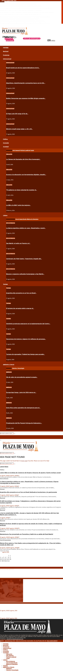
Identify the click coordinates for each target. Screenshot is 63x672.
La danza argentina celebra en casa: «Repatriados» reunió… (26, 228)
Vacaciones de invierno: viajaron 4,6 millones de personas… (26, 339)
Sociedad (6, 146)
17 (0, 561)
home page (24, 461)
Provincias (6, 55)
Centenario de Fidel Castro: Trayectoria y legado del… (24, 259)
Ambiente (9, 372)
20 (5, 561)
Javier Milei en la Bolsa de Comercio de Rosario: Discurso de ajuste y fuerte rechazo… (21, 6)
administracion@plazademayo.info (15, 639)
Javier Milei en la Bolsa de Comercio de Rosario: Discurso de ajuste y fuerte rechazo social (30, 473)
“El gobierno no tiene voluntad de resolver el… (21, 190)
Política (5, 139)
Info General (9, 655)
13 (5, 559)
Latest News (4, 467)
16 (10, 559)
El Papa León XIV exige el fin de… (17, 114)
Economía (6, 143)
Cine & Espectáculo (5, 540)
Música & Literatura (12, 664)
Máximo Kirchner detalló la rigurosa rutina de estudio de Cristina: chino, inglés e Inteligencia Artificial (25, 16)
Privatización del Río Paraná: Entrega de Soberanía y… (24, 423)
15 (8, 559)
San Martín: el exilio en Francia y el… (18, 243)
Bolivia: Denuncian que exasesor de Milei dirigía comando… (26, 98)
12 (4, 559)
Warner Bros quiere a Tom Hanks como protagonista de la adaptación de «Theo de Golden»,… (22, 21)
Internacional (7, 59)
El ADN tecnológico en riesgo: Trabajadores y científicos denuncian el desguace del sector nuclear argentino (26, 12)
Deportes (2, 531)
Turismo (5, 284)
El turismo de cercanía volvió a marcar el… (20, 308)
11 (2, 559)
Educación (9, 154)
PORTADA (5, 47)
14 (7, 559)
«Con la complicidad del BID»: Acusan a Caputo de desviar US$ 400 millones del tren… (21, 14)
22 (8, 561)
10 (0, 559)
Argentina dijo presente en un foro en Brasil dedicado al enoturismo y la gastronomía (21, 10)
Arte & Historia (10, 223)
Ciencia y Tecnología (12, 670)
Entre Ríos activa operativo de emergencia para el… (23, 408)
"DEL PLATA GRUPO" (52, 641)
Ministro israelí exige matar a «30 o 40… (19, 129)
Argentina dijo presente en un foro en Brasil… (21, 293)
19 (4, 561)
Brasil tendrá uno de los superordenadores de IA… (23, 68)
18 (2, 561)
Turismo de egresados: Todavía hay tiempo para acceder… (25, 354)
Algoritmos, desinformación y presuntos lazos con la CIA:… (25, 83)
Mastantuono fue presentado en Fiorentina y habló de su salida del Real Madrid (19, 18)
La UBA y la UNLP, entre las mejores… (18, 205)
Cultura (5, 215)
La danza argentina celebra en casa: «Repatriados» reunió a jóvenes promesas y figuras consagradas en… (26, 8)
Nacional (5, 51)
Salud (8, 658)
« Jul (1, 566)
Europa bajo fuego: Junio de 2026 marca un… (21, 392)
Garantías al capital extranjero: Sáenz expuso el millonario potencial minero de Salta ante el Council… (25, 23)
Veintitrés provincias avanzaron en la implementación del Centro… (28, 324)
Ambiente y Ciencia (8, 364)
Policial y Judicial (11, 657)
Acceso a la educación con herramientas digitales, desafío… (26, 174)
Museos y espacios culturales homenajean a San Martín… (25, 274)
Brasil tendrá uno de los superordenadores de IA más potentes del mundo (18, 3)
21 (7, 561)
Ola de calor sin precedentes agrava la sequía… (21, 377)
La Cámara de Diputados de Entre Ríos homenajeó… (23, 159)
